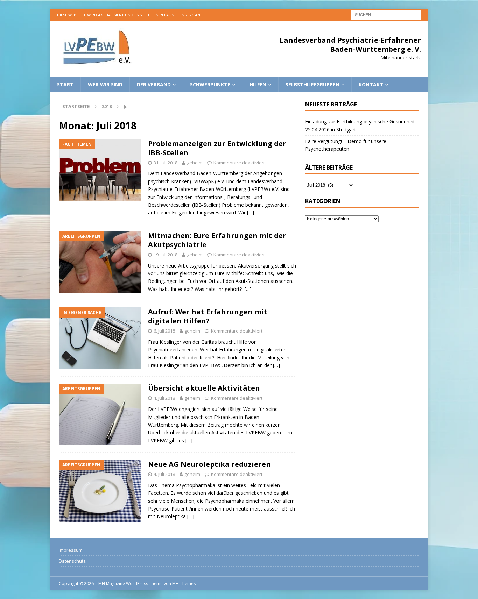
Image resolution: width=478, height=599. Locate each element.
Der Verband (154, 84)
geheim (195, 162)
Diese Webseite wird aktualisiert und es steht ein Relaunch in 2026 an (128, 14)
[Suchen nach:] (386, 14)
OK (455, 590)
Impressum (71, 550)
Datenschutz (72, 561)
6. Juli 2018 (164, 331)
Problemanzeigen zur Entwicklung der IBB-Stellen (217, 148)
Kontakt (371, 84)
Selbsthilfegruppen (312, 84)
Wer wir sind (105, 84)
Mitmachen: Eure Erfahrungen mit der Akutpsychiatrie (217, 240)
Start (65, 84)
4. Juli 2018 (164, 398)
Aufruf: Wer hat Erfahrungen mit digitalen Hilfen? (207, 316)
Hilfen (257, 84)
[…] (250, 212)
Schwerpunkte (210, 84)
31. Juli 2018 (165, 162)
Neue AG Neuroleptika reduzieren (209, 464)
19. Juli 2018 (165, 254)
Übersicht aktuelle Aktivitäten (204, 388)
